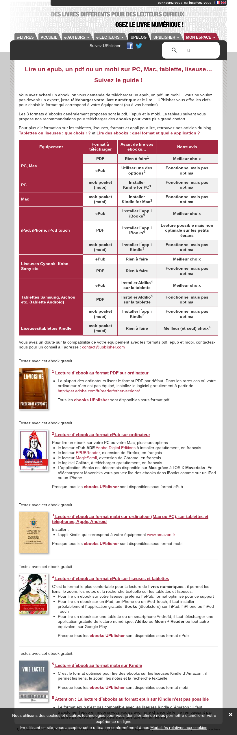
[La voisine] (33, 389)
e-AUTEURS (75, 37)
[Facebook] (130, 45)
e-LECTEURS (108, 37)
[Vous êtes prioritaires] (33, 451)
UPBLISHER (164, 37)
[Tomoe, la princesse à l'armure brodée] (33, 594)
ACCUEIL (49, 37)
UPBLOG (139, 37)
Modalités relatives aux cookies (178, 727)
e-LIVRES (25, 37)
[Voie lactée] (33, 681)
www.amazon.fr (161, 534)
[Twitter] (139, 45)
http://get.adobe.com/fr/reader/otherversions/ (99, 391)
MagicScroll (86, 457)
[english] (223, 2)
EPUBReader (88, 452)
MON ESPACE (199, 37)
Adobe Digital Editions (116, 447)
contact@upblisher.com (103, 347)
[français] (218, 2)
